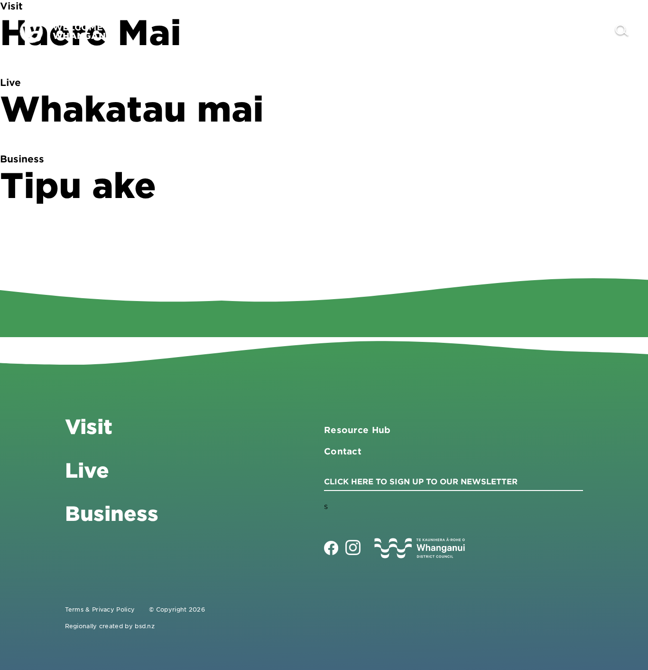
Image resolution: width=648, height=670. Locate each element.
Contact (582, 31)
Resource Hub (357, 430)
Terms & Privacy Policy (100, 609)
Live (529, 31)
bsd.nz (145, 626)
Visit (421, 31)
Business (475, 31)
